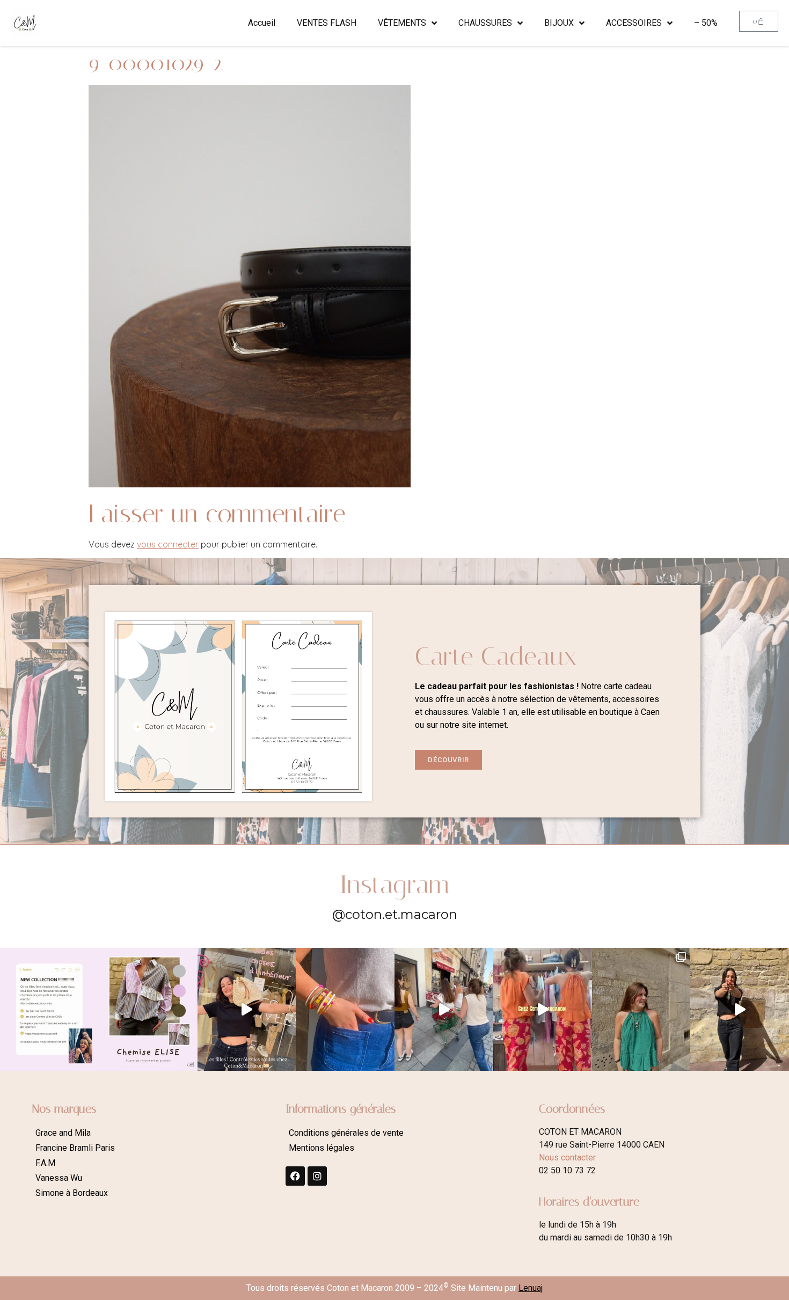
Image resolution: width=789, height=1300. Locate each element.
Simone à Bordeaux (71, 1193)
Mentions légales (321, 1148)
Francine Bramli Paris (75, 1148)
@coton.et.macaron (394, 914)
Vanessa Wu (58, 1178)
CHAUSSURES (485, 23)
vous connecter (168, 544)
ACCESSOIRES (634, 23)
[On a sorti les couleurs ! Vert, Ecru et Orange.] (641, 1009)
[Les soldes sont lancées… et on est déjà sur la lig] (443, 1009)
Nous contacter (567, 1157)
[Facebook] (295, 1176)
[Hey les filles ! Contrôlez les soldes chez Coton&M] (247, 1009)
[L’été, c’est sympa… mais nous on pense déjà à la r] (49, 1009)
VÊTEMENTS (402, 23)
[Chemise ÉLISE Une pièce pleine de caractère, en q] (148, 1009)
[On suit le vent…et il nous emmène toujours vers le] (542, 1009)
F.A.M (45, 1163)
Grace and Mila (63, 1133)
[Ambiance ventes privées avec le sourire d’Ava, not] (739, 1009)
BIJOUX (559, 23)
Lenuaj (530, 1288)
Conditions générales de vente (346, 1133)
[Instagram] (317, 1176)
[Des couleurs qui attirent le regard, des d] (345, 1009)
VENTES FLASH (326, 23)
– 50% (706, 23)
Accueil (261, 23)
